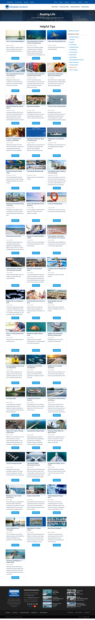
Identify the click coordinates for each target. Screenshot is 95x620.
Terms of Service (78, 612)
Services (86, 2)
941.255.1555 (31, 595)
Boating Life (34, 612)
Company (80, 2)
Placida (32, 2)
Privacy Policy (70, 612)
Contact (61, 2)
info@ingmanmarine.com (33, 597)
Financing (73, 2)
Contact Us (15, 612)
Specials (67, 2)
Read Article (15, 58)
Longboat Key (10, 2)
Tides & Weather (43, 612)
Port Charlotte (18, 2)
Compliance (87, 612)
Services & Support (24, 612)
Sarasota (26, 2)
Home (55, 2)
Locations (8, 612)
